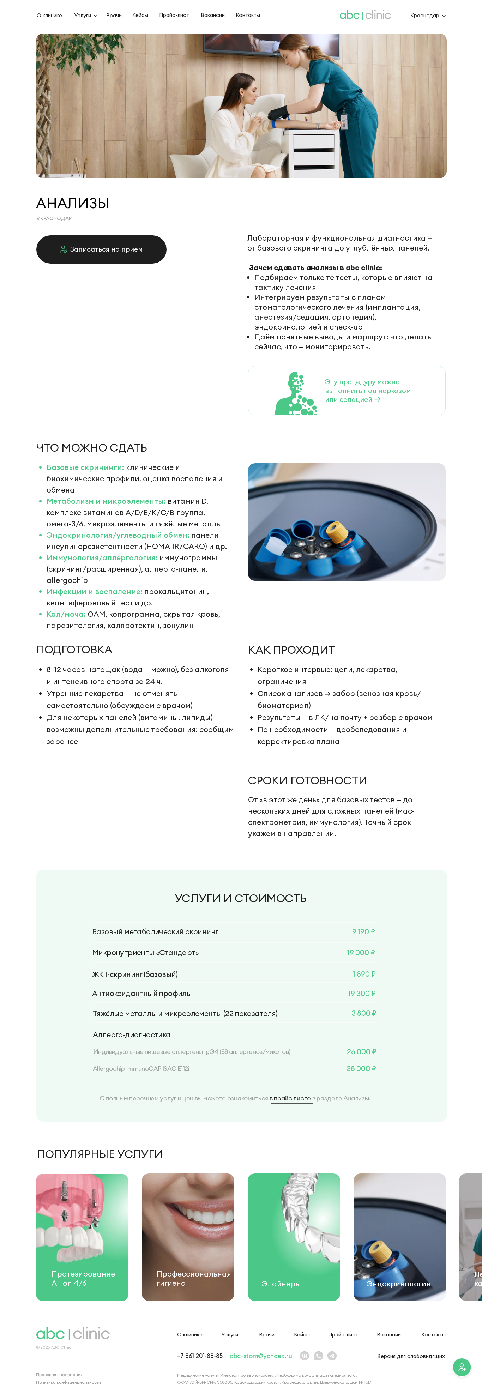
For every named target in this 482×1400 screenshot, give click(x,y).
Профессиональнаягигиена (194, 1278)
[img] (82, 1237)
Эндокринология (398, 1284)
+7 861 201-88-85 (200, 1356)
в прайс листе (290, 1098)
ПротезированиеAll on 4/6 (83, 1278)
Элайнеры (281, 1284)
